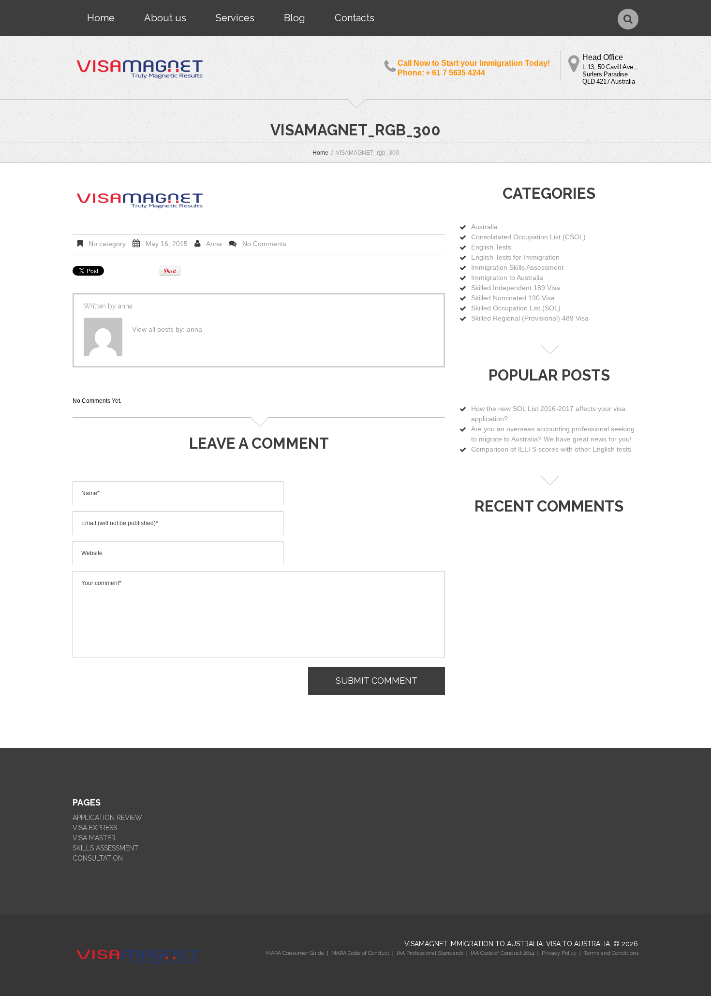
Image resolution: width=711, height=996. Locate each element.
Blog (294, 18)
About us (165, 18)
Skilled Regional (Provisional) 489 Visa (530, 318)
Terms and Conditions (611, 953)
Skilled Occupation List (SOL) (516, 308)
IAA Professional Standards (430, 953)
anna (214, 244)
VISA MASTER (94, 838)
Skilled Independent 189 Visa (515, 288)
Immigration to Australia (507, 277)
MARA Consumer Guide (295, 953)
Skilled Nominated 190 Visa (513, 298)
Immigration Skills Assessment (517, 267)
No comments (264, 244)
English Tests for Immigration (515, 257)
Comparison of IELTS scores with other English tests (551, 449)
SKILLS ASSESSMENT (105, 848)
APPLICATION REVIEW (107, 817)
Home (101, 18)
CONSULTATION (98, 858)
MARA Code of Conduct (360, 953)
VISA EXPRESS (95, 828)
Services (235, 18)
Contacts (354, 18)
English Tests (491, 247)
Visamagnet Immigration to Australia (473, 944)
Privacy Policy (559, 953)
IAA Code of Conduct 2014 (502, 953)
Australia (484, 227)
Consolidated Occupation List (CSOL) (528, 237)
